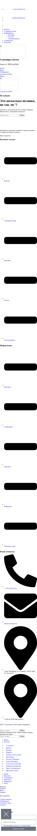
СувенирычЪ (9, 724)
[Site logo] (13, 57)
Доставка (11, 35)
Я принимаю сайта (16, 826)
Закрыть (3, 788)
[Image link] (18, 127)
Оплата (10, 37)
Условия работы (13, 39)
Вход (6, 783)
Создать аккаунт (5, 799)
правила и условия (19, 826)
